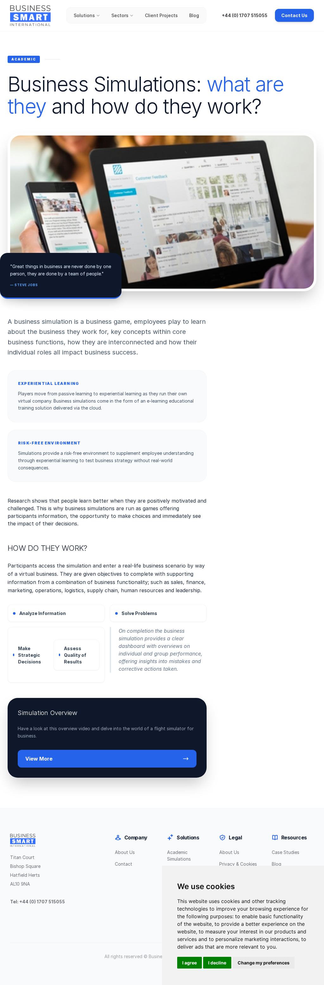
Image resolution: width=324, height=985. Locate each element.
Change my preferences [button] (264, 962)
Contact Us (294, 15)
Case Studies (285, 852)
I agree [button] (189, 962)
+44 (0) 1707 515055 (244, 15)
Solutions (84, 15)
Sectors (119, 15)
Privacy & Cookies (238, 864)
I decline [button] (217, 962)
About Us (125, 852)
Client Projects (161, 15)
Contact (123, 864)
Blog (194, 15)
